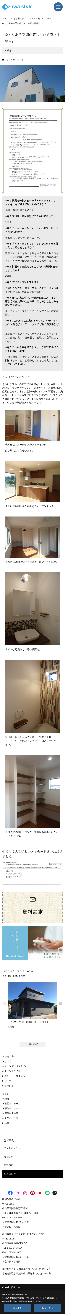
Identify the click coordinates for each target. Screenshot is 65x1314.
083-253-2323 (31, 1213)
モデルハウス (11, 1118)
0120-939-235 (15, 1213)
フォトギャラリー (13, 1148)
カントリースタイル (15, 1076)
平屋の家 (9, 1085)
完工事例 (8, 1165)
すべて (8, 1061)
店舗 (7, 1123)
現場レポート (11, 1156)
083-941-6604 (15, 1247)
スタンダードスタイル (16, 1066)
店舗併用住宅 (11, 1113)
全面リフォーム (12, 1103)
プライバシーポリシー (34, 1298)
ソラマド (9, 1081)
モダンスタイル (12, 1071)
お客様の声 (10, 1173)
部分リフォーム (12, 1108)
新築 (7, 1098)
